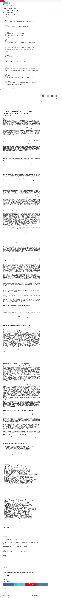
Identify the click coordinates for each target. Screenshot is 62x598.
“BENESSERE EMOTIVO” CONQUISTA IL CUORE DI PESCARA (15, 61)
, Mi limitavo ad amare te (12, 502)
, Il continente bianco (11, 516)
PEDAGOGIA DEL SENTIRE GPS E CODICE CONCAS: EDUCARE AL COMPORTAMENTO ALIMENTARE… (21, 54)
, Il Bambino (10, 457)
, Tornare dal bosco (12, 521)
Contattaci (6, 87)
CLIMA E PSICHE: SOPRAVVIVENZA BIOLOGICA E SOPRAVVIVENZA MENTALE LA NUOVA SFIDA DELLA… (22, 70)
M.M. (37, 595)
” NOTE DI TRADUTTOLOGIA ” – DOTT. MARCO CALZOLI (12, 539)
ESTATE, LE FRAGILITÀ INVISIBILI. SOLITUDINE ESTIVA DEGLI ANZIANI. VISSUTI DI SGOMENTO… (21, 68)
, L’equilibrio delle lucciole (11, 520)
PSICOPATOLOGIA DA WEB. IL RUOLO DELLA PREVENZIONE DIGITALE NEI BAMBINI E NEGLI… (20, 73)
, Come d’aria (9, 461)
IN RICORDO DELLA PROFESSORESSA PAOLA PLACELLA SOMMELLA (16, 26)
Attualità (6, 17)
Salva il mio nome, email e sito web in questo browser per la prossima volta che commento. (19, 572)
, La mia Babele (10, 468)
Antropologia (7, 28)
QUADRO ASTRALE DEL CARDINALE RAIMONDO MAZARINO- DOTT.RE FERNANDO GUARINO (20, 30)
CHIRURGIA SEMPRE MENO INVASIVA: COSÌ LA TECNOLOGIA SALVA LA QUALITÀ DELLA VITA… (20, 42)
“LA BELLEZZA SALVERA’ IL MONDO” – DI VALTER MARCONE (15, 84)
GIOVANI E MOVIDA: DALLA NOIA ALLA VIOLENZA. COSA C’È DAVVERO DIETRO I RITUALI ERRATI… (21, 65)
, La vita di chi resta (11, 449)
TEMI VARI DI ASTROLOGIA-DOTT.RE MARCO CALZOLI (14, 38)
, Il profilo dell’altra (10, 473)
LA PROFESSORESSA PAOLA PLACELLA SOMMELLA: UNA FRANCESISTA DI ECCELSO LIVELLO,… (21, 21)
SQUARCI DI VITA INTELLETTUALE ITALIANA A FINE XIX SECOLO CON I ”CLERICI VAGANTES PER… (21, 79)
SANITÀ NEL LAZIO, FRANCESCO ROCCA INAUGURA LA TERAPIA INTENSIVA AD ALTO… (19, 49)
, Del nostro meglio (10, 512)
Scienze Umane (7, 75)
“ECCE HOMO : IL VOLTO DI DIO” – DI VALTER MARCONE (14, 35)
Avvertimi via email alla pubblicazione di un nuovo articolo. (14, 579)
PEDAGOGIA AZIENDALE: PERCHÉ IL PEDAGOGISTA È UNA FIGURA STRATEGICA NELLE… (20, 58)
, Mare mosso (10, 493)
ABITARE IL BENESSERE (9, 56)
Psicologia (6, 63)
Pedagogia (7, 52)
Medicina (6, 40)
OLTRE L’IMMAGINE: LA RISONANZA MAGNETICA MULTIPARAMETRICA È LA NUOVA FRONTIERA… (21, 47)
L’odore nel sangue (37, 348)
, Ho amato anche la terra (11, 459)
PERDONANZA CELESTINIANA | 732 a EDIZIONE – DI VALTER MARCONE (17, 19)
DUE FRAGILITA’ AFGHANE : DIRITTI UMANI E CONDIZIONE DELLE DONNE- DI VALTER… (19, 77)
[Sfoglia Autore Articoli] (5, 534)
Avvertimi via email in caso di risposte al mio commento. (13, 577)
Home (6, 16)
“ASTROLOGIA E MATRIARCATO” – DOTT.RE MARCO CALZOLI (15, 33)
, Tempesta (9, 472)
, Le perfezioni (10, 481)
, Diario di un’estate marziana (12, 500)
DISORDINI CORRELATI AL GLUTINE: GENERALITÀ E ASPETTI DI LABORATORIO (18, 44)
